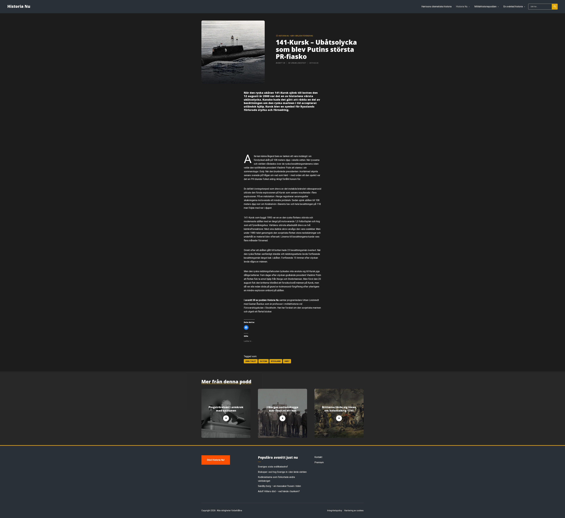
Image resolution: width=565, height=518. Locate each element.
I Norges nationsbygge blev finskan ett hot (282, 408)
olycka (263, 361)
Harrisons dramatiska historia (436, 6)
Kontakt (318, 457)
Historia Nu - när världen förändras (296, 36)
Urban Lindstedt (298, 63)
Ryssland (276, 361)
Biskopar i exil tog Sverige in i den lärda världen (282, 472)
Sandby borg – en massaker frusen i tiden (279, 486)
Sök (555, 7)
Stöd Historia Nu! (216, 460)
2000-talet (250, 361)
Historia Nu (18, 6)
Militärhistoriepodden (485, 6)
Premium (319, 462)
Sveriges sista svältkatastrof (273, 466)
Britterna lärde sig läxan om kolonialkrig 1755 (339, 408)
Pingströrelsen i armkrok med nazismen (226, 408)
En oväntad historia (513, 6)
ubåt (287, 361)
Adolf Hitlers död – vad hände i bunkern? (279, 491)
